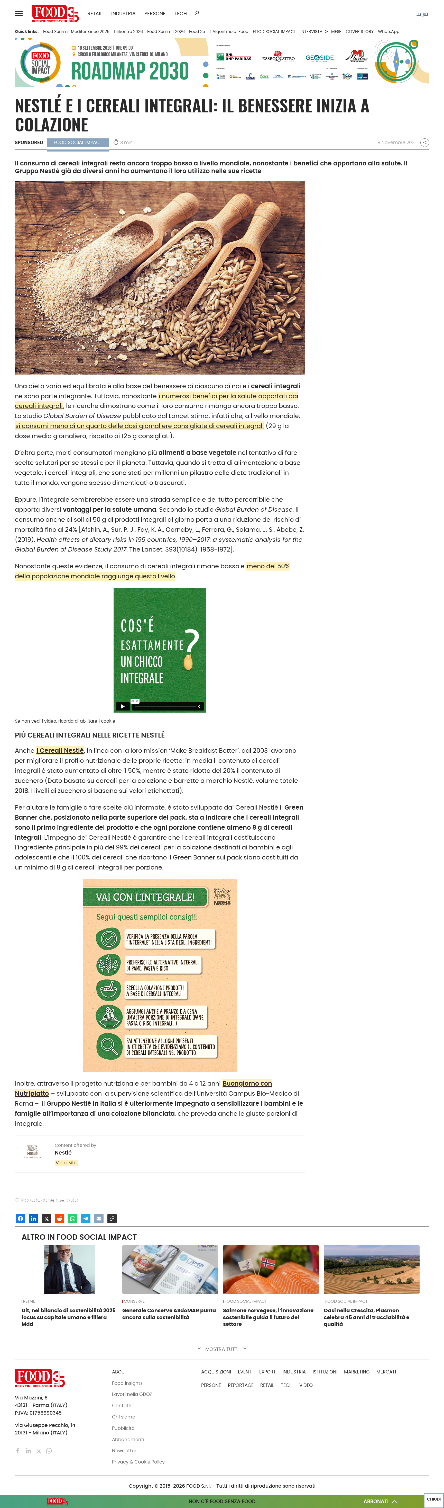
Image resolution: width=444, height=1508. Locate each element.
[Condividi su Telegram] (85, 1218)
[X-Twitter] (39, 1450)
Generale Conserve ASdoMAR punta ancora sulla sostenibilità (169, 1314)
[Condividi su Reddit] (59, 1218)
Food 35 (197, 31)
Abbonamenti (128, 1439)
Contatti (121, 1406)
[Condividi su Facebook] (20, 1218)
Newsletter (124, 1451)
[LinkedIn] (29, 1450)
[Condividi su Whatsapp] (72, 1218)
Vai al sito (66, 1163)
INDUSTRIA (123, 13)
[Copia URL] (112, 1218)
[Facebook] (19, 1450)
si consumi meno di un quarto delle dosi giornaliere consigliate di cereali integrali (139, 425)
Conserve (134, 1301)
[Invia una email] (99, 1218)
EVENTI (245, 1372)
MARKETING (357, 1372)
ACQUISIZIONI (216, 1372)
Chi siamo (123, 1417)
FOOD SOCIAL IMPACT (274, 31)
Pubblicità (123, 1428)
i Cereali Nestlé (60, 750)
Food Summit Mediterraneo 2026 (76, 31)
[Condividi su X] (46, 1218)
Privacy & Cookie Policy (138, 1462)
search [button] (196, 13)
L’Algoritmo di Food (229, 31)
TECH (180, 13)
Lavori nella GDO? (132, 1394)
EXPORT (267, 1372)
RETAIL (94, 13)
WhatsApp (389, 31)
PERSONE (154, 13)
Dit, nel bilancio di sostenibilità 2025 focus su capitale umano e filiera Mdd (69, 1317)
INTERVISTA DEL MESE (320, 31)
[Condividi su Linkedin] (33, 1218)
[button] (19, 13)
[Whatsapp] (49, 1450)
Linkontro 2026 (128, 31)
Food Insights (127, 1383)
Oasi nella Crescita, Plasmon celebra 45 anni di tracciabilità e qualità (366, 1317)
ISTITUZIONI (325, 1372)
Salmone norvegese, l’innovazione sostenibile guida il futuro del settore (268, 1317)
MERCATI (386, 1372)
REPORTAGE (241, 1385)
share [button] (424, 142)
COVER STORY (360, 31)
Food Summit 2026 (166, 31)
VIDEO (306, 1385)
